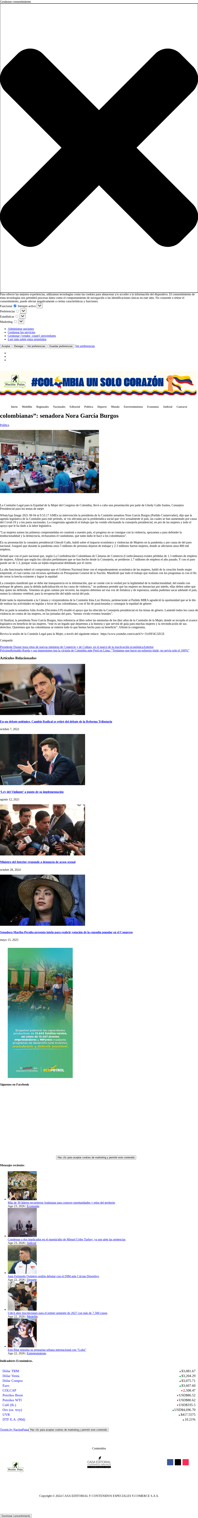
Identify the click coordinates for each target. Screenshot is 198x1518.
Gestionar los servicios (21, 332)
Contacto (182, 407)
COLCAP (9, 1390)
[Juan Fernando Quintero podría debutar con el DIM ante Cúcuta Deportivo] (22, 1272)
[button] (99, 148)
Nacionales (59, 407)
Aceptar (6, 346)
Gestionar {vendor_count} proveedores (32, 335)
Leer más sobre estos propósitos (27, 339)
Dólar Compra (13, 1381)
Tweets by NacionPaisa (53, 1429)
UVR (6, 1415)
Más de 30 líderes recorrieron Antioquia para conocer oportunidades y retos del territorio (61, 1202)
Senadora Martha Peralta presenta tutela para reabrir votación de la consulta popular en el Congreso (66, 932)
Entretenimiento (133, 407)
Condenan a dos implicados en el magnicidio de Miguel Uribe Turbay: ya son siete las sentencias (66, 1239)
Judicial (167, 407)
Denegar (18, 346)
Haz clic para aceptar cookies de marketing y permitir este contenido (96, 1157)
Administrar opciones (21, 328)
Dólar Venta (11, 1376)
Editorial (75, 407)
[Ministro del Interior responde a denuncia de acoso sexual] (42, 854)
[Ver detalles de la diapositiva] (40, 1077)
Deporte (102, 407)
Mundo (115, 407)
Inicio (14, 407)
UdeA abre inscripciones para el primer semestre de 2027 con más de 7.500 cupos (57, 1313)
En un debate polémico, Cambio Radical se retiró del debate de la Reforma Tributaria (56, 721)
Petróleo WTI (12, 1400)
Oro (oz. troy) (12, 1410)
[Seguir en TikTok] (186, 1462)
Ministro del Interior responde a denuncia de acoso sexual (37, 862)
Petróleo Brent (13, 1395)
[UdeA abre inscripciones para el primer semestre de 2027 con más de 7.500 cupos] (22, 1309)
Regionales (42, 407)
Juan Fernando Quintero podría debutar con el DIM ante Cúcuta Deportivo (53, 1276)
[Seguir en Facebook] (170, 1462)
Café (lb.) (9, 1405)
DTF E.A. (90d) (14, 1419)
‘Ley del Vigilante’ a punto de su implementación (32, 791)
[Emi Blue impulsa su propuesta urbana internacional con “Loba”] (22, 1346)
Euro (6, 1385)
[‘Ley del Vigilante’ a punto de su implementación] (42, 784)
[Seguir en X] (178, 1462)
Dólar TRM (11, 1371)
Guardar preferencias (61, 346)
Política (88, 407)
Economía (153, 407)
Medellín (27, 407)
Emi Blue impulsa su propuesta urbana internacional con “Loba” (47, 1349)
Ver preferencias (36, 346)
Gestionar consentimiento (16, 1516)
